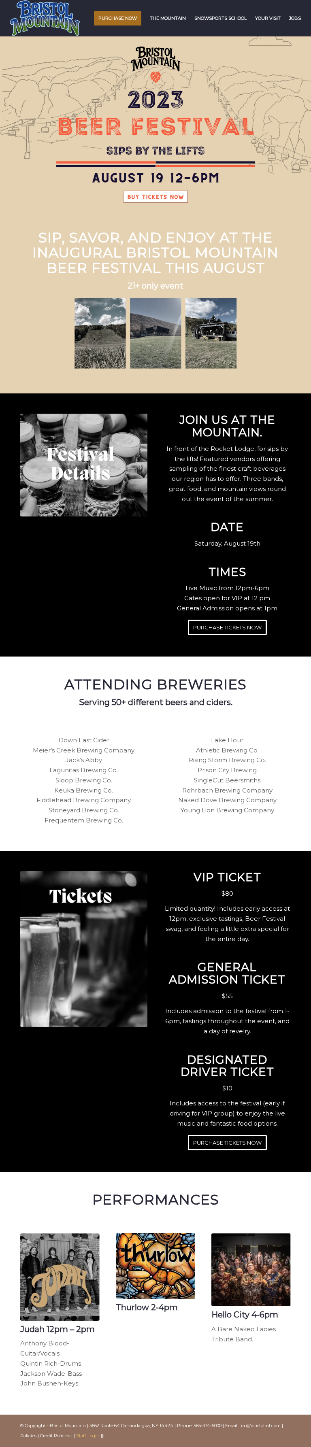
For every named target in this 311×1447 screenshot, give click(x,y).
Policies (28, 1436)
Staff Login (88, 1436)
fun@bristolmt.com (260, 1425)
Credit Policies (55, 1436)
